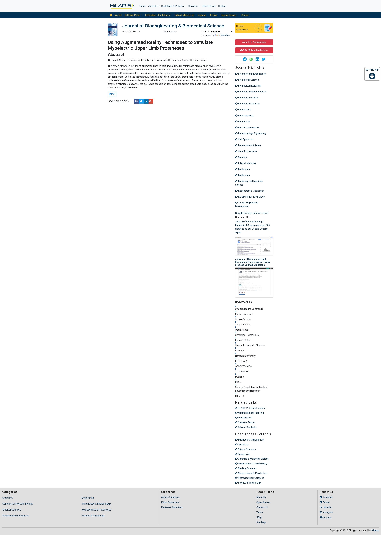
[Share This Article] (244, 59)
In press (202, 15)
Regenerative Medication (251, 190)
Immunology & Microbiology (96, 503)
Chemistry (7, 497)
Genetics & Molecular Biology (17, 503)
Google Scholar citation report (251, 213)
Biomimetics (244, 109)
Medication (244, 169)
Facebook (327, 497)
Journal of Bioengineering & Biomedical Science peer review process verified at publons (252, 262)
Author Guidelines (170, 497)
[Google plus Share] (151, 101)
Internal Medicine (247, 163)
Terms (259, 512)
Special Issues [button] (228, 15)
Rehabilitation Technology (251, 196)
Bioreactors (244, 121)
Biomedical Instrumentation (252, 91)
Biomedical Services (249, 103)
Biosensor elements (248, 127)
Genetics (242, 157)
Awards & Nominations (254, 42)
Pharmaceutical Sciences (15, 515)
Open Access (263, 502)
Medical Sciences (11, 509)
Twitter (326, 502)
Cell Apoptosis (246, 139)
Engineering (88, 497)
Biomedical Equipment (249, 85)
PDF (113, 94)
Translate (225, 35)
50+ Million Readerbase (255, 50)
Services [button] (193, 6)
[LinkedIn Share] (146, 101)
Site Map (261, 522)
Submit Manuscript (184, 15)
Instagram (327, 512)
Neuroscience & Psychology (96, 509)
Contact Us (262, 507)
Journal (117, 15)
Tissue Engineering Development (246, 204)
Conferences (209, 6)
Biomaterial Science (248, 79)
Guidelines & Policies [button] (172, 6)
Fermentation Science (249, 145)
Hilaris (375, 530)
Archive (213, 15)
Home (143, 6)
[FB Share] (136, 101)
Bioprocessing (245, 115)
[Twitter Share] (141, 101)
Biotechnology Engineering (252, 133)
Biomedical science (248, 97)
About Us (261, 497)
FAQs (259, 517)
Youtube (327, 517)
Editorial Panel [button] (132, 15)
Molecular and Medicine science (249, 183)
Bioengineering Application (252, 73)
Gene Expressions (247, 151)
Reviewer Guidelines (172, 507)
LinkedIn (326, 507)
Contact (222, 6)
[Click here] (122, 6)
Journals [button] (152, 6)
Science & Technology (93, 515)
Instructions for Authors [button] (157, 15)
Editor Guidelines (170, 502)
